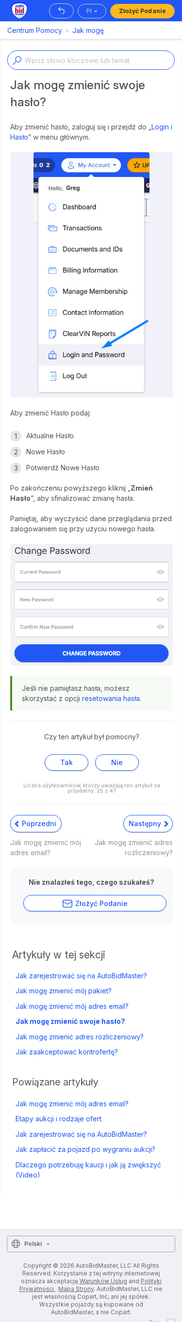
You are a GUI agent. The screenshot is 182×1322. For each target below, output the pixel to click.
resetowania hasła (111, 698)
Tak (66, 762)
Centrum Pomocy (34, 30)
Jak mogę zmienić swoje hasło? (70, 1021)
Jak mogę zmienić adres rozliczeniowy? (80, 1037)
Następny (146, 823)
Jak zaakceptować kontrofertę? (67, 1052)
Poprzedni (38, 823)
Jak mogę (88, 30)
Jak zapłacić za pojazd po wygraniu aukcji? (85, 1149)
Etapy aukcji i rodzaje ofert (58, 1119)
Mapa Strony (76, 1288)
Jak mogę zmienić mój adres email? (72, 1006)
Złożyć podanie (142, 11)
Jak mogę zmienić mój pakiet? (64, 991)
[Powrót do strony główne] (61, 10)
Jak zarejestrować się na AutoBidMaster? (81, 976)
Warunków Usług (103, 1281)
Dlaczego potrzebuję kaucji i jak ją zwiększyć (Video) (88, 1170)
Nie (117, 762)
